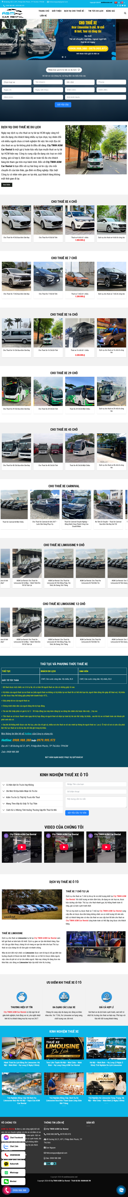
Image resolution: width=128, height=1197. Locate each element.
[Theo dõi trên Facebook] (117, 5)
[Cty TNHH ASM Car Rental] (18, 13)
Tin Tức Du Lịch (95, 11)
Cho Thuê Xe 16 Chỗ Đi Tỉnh (48, 350)
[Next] (122, 39)
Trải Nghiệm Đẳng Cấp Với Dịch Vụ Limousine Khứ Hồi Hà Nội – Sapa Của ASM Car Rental (22, 1100)
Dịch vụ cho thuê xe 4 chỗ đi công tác (111, 237)
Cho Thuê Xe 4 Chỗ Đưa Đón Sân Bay (16, 237)
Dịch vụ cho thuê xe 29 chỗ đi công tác (111, 410)
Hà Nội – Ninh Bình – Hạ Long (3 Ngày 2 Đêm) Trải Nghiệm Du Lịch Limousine (106, 1063)
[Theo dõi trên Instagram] (120, 5)
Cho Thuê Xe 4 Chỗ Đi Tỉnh (48, 237)
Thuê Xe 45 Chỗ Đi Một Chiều (80, 465)
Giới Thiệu (56, 11)
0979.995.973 (65, 1134)
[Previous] (6, 39)
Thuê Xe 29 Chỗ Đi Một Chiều (80, 409)
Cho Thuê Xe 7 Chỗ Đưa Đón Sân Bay (16, 294)
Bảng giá (110, 11)
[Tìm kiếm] (125, 13)
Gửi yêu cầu (62, 105)
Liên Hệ (43, 15)
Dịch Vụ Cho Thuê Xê (74, 11)
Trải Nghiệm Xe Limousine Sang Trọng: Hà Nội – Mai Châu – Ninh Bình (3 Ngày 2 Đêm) (106, 1099)
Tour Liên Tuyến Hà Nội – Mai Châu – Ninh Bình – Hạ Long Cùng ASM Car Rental (64, 1063)
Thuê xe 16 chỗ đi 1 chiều (80, 350)
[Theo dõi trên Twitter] (122, 5)
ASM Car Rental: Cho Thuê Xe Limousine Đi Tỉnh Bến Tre (15, 582)
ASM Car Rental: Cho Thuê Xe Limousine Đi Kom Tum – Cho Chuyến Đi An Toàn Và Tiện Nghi (79, 583)
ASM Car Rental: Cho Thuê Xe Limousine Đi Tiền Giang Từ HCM (47, 582)
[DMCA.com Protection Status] (50, 1163)
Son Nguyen (51, 1147)
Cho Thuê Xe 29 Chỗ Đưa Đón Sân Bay (16, 409)
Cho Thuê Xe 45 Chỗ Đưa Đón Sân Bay (16, 465)
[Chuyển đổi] (3, 785)
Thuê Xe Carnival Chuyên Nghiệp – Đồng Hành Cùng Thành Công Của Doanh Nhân (39, 524)
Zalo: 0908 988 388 (53, 1158)
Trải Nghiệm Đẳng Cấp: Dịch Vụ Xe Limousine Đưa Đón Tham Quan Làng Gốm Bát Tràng (64, 1100)
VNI (119, 2)
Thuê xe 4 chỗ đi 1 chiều (79, 237)
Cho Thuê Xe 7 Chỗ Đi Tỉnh (48, 294)
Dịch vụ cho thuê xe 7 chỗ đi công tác (111, 294)
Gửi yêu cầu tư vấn (77, 813)
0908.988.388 (52, 1134)
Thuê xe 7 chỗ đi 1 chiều (79, 294)
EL (124, 2)
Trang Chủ (43, 11)
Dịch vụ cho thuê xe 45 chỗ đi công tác (111, 466)
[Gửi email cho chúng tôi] (125, 5)
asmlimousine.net (106, 2)
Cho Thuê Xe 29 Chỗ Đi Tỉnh (48, 409)
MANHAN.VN (86, 1181)
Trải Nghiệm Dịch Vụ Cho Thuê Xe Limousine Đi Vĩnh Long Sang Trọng (111, 582)
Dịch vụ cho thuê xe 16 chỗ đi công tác (111, 351)
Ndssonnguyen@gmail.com (56, 1153)
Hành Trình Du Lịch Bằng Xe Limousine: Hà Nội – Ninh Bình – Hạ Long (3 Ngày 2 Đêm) (22, 1063)
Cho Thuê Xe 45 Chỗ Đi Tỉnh (48, 465)
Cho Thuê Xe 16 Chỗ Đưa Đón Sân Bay (16, 350)
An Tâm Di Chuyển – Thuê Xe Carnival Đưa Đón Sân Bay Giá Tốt (70, 523)
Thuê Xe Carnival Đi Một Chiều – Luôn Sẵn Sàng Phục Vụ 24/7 (102, 523)
